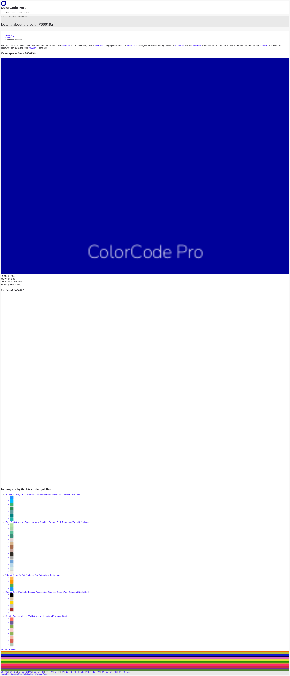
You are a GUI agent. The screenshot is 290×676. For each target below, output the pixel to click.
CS (6, 672)
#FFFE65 (99, 45)
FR (47, 672)
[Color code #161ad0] (145, 655)
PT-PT (88, 672)
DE (15, 672)
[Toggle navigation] (25, 8)
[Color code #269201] (145, 662)
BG (2, 672)
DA (11, 672)
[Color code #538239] (145, 670)
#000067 (197, 45)
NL (71, 672)
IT (59, 672)
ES (35, 672)
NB (66, 672)
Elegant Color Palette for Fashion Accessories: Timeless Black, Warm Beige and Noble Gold (47, 592)
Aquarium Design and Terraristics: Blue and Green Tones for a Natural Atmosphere (42, 494)
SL (107, 672)
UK (119, 672)
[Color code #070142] (145, 656)
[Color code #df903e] (145, 663)
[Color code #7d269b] (145, 668)
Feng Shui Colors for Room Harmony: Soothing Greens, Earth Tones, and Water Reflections (46, 522)
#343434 (131, 45)
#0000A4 (264, 45)
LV (63, 672)
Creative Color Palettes (20, 674)
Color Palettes (23, 12)
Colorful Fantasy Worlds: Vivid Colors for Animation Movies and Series (37, 616)
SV (111, 672)
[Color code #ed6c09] (145, 651)
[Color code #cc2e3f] (145, 667)
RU (98, 672)
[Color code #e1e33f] (145, 660)
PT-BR (81, 672)
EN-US (29, 672)
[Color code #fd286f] (145, 665)
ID (55, 672)
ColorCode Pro (12, 8)
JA (128, 672)
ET (39, 672)
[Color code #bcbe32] (145, 653)
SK (103, 672)
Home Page (10, 12)
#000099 (66, 45)
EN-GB (21, 672)
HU (51, 672)
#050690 (32, 48)
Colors (8, 38)
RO (93, 672)
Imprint (33, 674)
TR (115, 672)
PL (75, 672)
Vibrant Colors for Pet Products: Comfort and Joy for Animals (32, 575)
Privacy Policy (41, 674)
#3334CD (179, 45)
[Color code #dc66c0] (145, 658)
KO (124, 672)
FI (43, 672)
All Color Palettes (9, 649)
